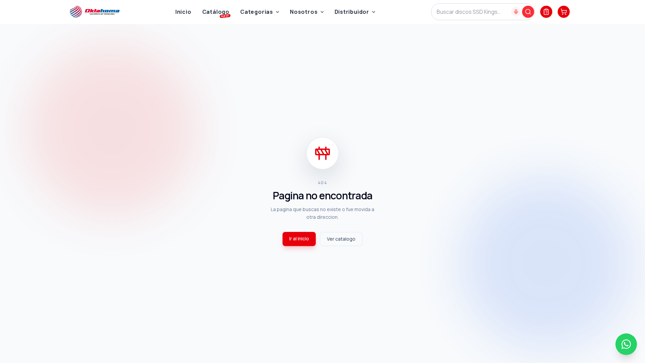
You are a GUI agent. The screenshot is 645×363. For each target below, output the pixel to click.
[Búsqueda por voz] (516, 11)
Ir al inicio (299, 238)
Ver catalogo (341, 239)
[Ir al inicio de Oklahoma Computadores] (95, 11)
